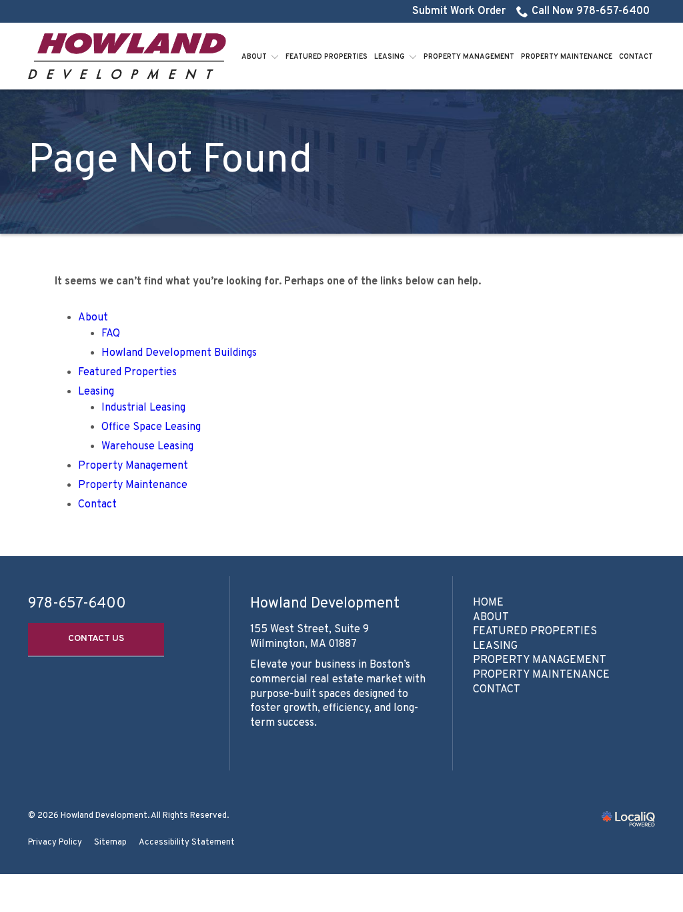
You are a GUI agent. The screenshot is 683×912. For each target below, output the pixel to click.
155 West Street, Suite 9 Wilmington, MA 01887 (309, 637)
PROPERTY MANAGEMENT (539, 660)
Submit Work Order (459, 11)
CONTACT (496, 689)
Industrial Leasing (143, 408)
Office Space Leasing (151, 427)
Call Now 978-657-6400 (591, 11)
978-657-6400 (77, 604)
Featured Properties (326, 57)
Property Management (469, 57)
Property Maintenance (566, 57)
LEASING (495, 646)
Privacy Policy (55, 842)
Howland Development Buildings (179, 353)
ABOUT (491, 617)
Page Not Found (170, 162)
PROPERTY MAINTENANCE (541, 675)
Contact (636, 57)
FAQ (110, 333)
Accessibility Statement (187, 842)
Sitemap (110, 842)
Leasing (389, 57)
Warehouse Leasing (147, 446)
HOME (488, 603)
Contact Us (96, 638)
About (254, 57)
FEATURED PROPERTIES (535, 631)
